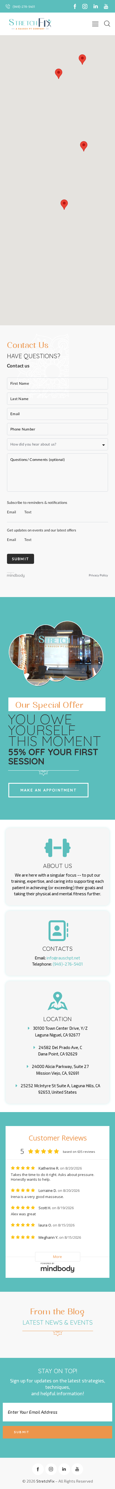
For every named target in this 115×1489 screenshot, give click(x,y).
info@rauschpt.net (63, 957)
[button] (64, 204)
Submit (21, 1432)
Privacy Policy (98, 575)
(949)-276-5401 (68, 963)
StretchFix (45, 1481)
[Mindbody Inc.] (16, 575)
